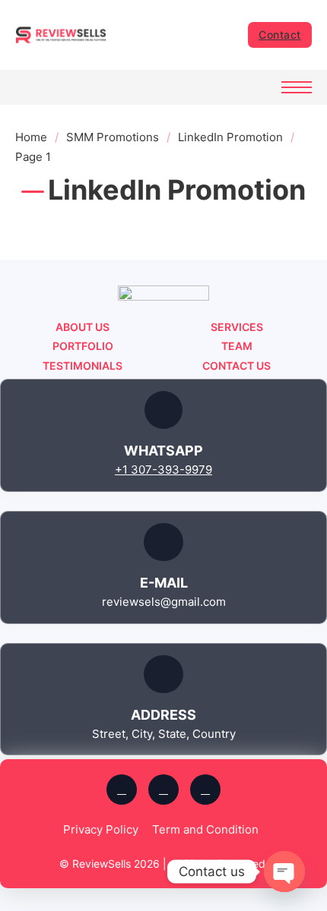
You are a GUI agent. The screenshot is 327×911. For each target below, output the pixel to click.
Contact (280, 34)
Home (31, 137)
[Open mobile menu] (296, 87)
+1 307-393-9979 (163, 469)
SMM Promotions (112, 137)
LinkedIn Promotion (230, 137)
